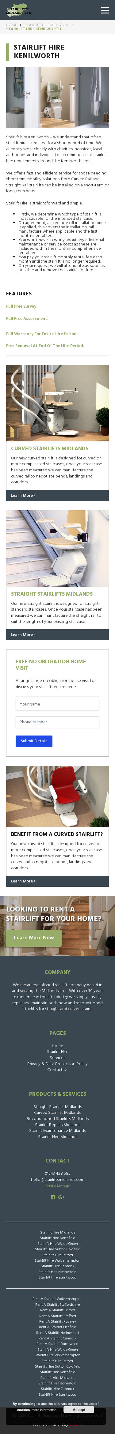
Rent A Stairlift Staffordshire (57, 1305)
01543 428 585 (58, 1173)
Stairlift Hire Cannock (57, 1266)
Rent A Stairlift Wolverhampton (57, 1299)
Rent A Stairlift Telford (57, 1310)
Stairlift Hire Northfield (57, 1238)
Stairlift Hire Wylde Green (57, 1244)
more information (44, 1409)
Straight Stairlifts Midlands (57, 1106)
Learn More (22, 495)
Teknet (75, 1424)
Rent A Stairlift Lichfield (57, 1327)
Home (11, 25)
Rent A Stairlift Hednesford (57, 1333)
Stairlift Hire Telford (57, 1255)
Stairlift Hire (57, 1051)
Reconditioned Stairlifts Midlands (58, 1118)
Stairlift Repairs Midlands (57, 1125)
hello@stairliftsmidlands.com (57, 1179)
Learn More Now (34, 938)
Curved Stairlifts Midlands (57, 1112)
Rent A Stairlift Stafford (57, 1316)
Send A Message (57, 1186)
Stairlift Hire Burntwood (57, 1278)
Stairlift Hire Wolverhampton (57, 1261)
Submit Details (34, 741)
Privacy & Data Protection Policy (57, 1064)
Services (57, 1057)
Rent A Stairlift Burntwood (57, 1344)
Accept (79, 1409)
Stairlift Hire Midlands (47, 25)
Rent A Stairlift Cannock (57, 1338)
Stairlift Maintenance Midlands (57, 1130)
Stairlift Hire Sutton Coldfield (57, 1249)
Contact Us (57, 1069)
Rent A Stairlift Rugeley (57, 1322)
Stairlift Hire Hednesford (57, 1272)
